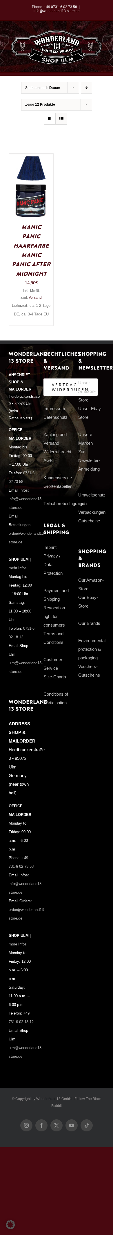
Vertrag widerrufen (70, 387)
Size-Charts (54, 676)
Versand (35, 298)
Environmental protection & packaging (91, 649)
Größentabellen (57, 486)
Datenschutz (55, 417)
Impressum (54, 408)
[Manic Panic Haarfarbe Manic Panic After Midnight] (31, 157)
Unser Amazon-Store (87, 391)
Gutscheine (89, 520)
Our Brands (89, 623)
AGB (48, 460)
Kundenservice (57, 477)
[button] (10, 1224)
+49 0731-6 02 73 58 (60, 7)
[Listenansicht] (61, 118)
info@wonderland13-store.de (57, 11)
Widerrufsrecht (57, 451)
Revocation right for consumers (54, 616)
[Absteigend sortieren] (86, 88)
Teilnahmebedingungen (65, 503)
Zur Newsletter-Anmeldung (89, 460)
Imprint (50, 547)
